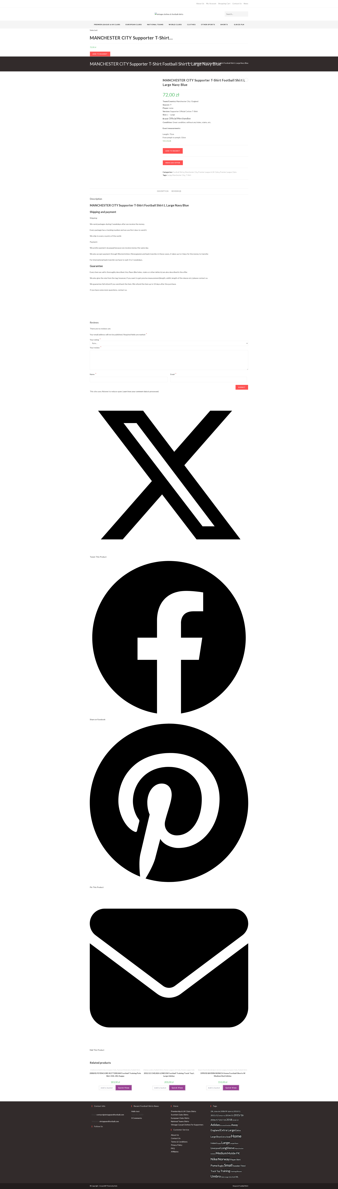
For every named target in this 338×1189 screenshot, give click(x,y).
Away (234, 1124)
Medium (221, 1153)
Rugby (221, 1165)
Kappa (219, 1143)
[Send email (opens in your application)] (102, 3)
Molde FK (233, 1153)
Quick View (123, 1088)
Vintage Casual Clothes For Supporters (187, 1125)
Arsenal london (225, 1125)
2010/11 (236, 1111)
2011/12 (215, 1115)
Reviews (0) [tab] (176, 191)
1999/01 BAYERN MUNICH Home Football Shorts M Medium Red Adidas (222, 1074)
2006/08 (217, 1111)
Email (173, 374)
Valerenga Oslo (226, 1177)
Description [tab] (162, 191)
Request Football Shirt (240, 1186)
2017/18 (222, 1120)
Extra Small (226, 1137)
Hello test (135, 1111)
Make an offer (172, 163)
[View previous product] (242, 80)
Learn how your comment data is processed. (141, 391)
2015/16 (238, 1115)
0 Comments (136, 1118)
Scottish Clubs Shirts (179, 1114)
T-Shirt (188, 175)
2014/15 (229, 1115)
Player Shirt (235, 1159)
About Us (200, 4)
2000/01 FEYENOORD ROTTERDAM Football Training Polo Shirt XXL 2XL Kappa (115, 1074)
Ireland (214, 1143)
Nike (214, 1159)
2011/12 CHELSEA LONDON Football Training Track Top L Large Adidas (169, 1074)
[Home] (184, 63)
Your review (95, 347)
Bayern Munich (203, 1070)
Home (236, 1136)
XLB (233, 1177)
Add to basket (100, 54)
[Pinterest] (96, 3)
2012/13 (222, 1116)
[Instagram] (99, 3)
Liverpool (215, 1148)
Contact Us (237, 4)
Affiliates (175, 1151)
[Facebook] (93, 3)
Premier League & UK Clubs (208, 172)
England (215, 1130)
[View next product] (246, 80)
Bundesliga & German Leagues (217, 1070)
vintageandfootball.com (109, 1121)
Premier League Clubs (228, 172)
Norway (224, 1159)
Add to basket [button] (107, 1088)
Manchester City (191, 172)
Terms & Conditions (179, 1142)
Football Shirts (178, 172)
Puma (214, 1165)
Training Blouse (236, 1171)
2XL (212, 1111)
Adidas (215, 1125)
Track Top (215, 1171)
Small (228, 1165)
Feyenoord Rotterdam (123, 1070)
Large (169, 175)
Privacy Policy (176, 1145)
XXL (236, 1177)
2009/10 (230, 1111)
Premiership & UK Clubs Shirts (183, 1111)
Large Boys (234, 1143)
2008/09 (223, 1111)
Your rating (95, 340)
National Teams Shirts (180, 1121)
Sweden (236, 1166)
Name (93, 374)
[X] (91, 3)
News (246, 4)
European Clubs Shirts (180, 1118)
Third (242, 1166)
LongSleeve (227, 1148)
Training (225, 1171)
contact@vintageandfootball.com (110, 1114)
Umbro (216, 1176)
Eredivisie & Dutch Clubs (98, 1070)
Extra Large (227, 1130)
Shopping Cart (224, 4)
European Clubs (111, 1070)
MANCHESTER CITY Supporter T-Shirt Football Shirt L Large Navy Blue (221, 63)
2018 (229, 1119)
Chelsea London (148, 1070)
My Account (211, 4)
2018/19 (236, 1120)
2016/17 (215, 1120)
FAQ (173, 1148)
